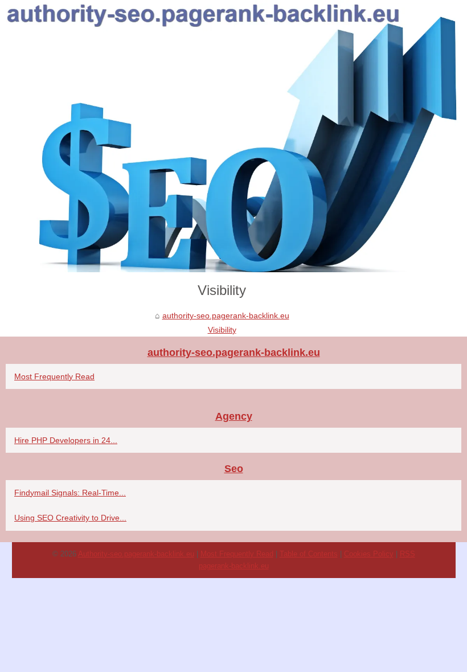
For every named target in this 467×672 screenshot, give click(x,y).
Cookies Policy (369, 554)
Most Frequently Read (54, 376)
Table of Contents (309, 554)
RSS (407, 554)
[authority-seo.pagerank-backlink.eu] (233, 136)
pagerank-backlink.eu (234, 566)
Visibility (222, 329)
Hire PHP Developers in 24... (65, 440)
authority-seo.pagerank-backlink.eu (225, 315)
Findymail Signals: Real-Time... (70, 492)
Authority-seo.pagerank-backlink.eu (136, 554)
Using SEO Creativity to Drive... (70, 517)
